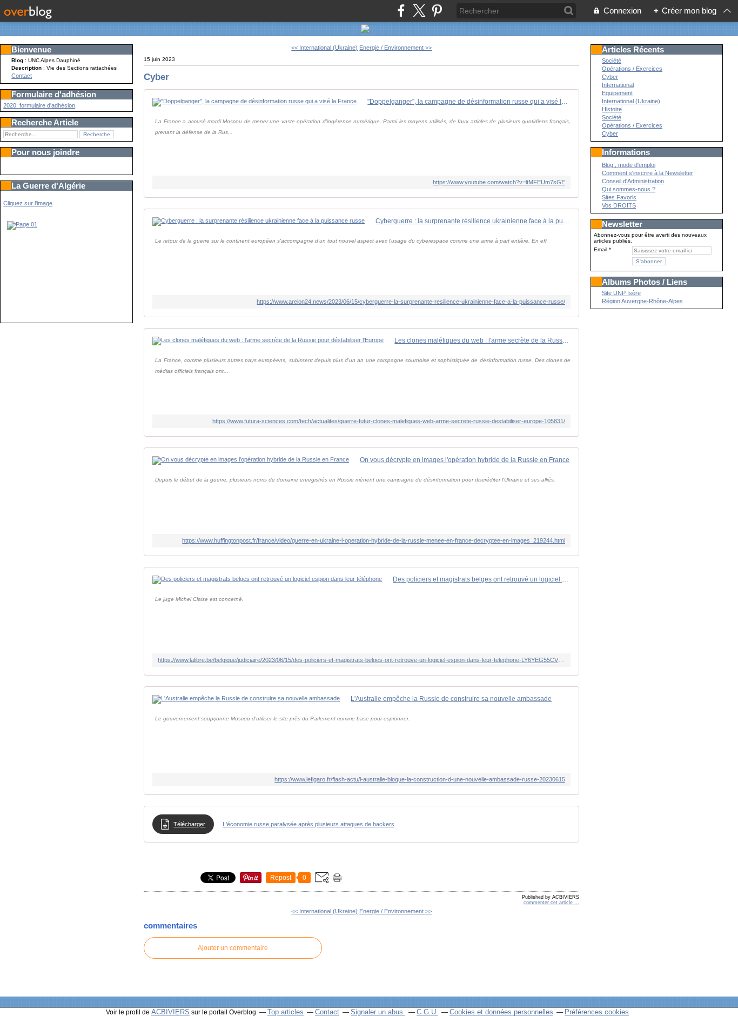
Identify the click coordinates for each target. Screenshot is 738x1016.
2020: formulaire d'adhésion (39, 105)
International (618, 85)
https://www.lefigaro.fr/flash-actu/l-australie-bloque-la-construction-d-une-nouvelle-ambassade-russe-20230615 (419, 779)
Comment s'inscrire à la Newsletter (647, 173)
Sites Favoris (619, 197)
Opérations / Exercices (632, 68)
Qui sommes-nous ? (628, 189)
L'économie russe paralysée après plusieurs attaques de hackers (308, 824)
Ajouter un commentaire (233, 948)
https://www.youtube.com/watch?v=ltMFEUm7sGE (499, 182)
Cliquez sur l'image (27, 203)
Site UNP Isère (621, 293)
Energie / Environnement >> (395, 47)
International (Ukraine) (631, 101)
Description (27, 68)
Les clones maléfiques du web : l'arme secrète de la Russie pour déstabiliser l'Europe (482, 340)
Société (611, 60)
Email (600, 249)
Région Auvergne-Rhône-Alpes (642, 301)
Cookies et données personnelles (501, 1012)
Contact (21, 75)
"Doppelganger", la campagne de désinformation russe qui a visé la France (469, 101)
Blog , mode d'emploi (628, 165)
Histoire (612, 109)
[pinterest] (437, 10)
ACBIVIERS (170, 1012)
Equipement (617, 93)
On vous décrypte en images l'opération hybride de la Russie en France (464, 460)
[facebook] (401, 10)
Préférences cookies (597, 1012)
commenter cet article (549, 902)
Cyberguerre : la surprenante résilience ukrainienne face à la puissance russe (473, 221)
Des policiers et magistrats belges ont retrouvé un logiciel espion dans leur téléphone (482, 579)
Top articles (285, 1012)
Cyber (156, 77)
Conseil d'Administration (633, 181)
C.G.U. (427, 1012)
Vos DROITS (619, 205)
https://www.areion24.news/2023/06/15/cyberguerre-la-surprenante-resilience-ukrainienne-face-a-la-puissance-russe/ (411, 301)
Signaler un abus (378, 1012)
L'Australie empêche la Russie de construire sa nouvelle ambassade (451, 699)
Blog (17, 60)
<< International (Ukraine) (324, 47)
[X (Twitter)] (419, 10)
